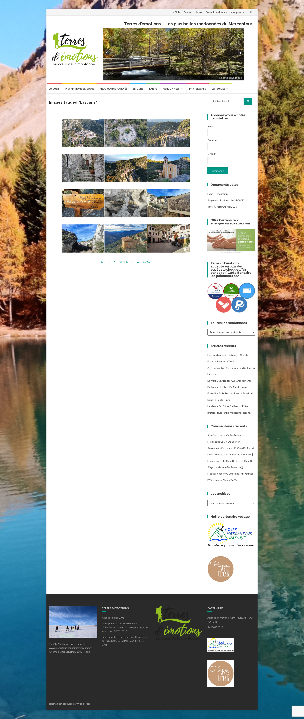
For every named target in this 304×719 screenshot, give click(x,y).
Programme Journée (113, 88)
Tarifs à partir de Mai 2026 (222, 206)
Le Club (176, 12)
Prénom (212, 139)
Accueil (54, 88)
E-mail (211, 153)
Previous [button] (107, 53)
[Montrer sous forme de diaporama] (126, 262)
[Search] (248, 101)
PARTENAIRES (197, 88)
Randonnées (171, 88)
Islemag (53, 703)
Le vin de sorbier (232, 435)
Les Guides (218, 88)
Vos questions (238, 12)
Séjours (138, 88)
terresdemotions (217, 448)
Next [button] (239, 53)
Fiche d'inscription (217, 193)
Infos (199, 12)
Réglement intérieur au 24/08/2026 (227, 200)
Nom (210, 126)
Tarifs (153, 88)
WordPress (83, 703)
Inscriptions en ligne (79, 88)
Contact (188, 12)
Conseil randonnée (216, 12)
